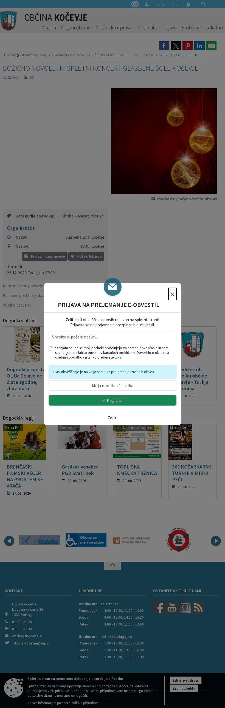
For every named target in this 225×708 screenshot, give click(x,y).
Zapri (112, 417)
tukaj (118, 357)
